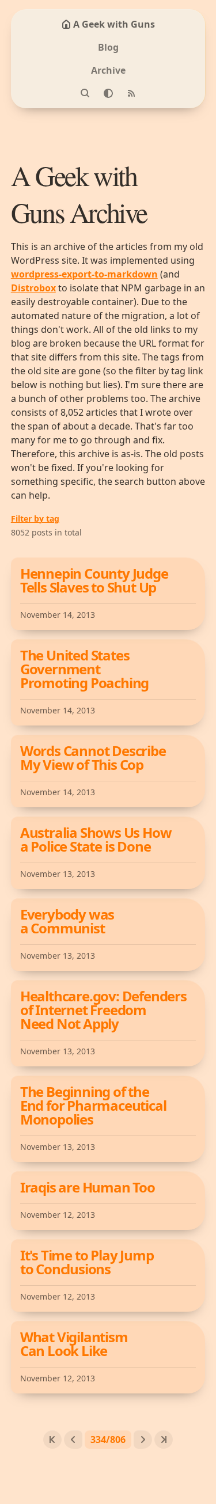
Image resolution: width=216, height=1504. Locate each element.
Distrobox (33, 288)
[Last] (163, 1439)
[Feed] (131, 93)
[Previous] (73, 1439)
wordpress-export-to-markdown (84, 274)
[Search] (85, 93)
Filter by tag (35, 518)
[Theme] (108, 93)
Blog (108, 47)
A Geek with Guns (114, 24)
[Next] (143, 1439)
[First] (52, 1439)
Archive (108, 70)
